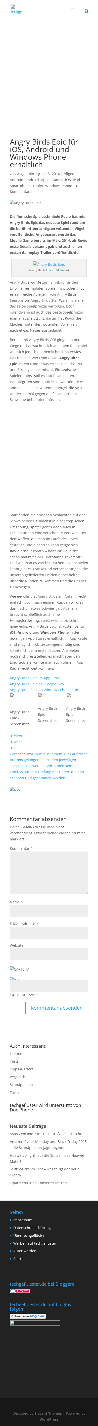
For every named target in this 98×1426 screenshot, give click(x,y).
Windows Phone (58, 185)
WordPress (49, 1419)
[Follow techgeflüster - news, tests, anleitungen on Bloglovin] (28, 1317)
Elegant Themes (48, 1413)
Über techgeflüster (29, 1235)
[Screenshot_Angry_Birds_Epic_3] (77, 699)
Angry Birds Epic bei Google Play (37, 684)
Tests (14, 1061)
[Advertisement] (49, 72)
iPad (76, 179)
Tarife (15, 1092)
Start (17, 1258)
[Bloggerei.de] (20, 1291)
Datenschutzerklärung (32, 1227)
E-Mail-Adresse (24, 923)
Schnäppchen (21, 1084)
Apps (45, 179)
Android (16, 179)
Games (57, 179)
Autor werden (24, 1250)
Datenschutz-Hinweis (49, 766)
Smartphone (20, 185)
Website (16, 945)
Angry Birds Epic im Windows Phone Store (45, 689)
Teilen (17, 735)
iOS (68, 179)
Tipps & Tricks (21, 1069)
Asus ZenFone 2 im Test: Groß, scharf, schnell (48, 1133)
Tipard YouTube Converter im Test (39, 1182)
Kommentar (21, 848)
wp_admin (25, 173)
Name (16, 902)
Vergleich (17, 1076)
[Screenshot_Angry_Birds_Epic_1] (21, 701)
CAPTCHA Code (22, 995)
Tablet (38, 185)
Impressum (22, 1219)
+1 (14, 747)
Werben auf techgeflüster (34, 1243)
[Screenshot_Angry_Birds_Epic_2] (49, 699)
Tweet (17, 741)
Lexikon (16, 1053)
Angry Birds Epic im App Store (35, 677)
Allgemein (72, 173)
